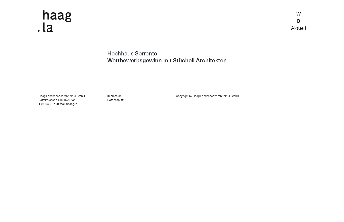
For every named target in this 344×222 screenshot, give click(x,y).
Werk (298, 13)
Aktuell (298, 27)
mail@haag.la (68, 104)
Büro (298, 20)
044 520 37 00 (50, 104)
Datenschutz (115, 100)
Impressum (114, 96)
